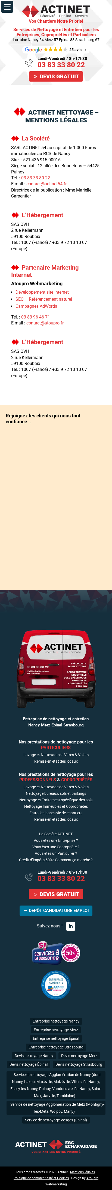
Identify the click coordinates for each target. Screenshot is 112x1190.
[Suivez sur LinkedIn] (70, 926)
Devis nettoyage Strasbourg (78, 1064)
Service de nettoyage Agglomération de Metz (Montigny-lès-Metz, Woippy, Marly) (57, 1108)
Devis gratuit (59, 76)
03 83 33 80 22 (61, 65)
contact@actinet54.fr (46, 183)
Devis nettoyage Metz (79, 1056)
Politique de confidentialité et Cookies (41, 1178)
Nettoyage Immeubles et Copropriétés (56, 806)
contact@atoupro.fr (45, 323)
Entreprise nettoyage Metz (56, 1030)
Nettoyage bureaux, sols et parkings (56, 794)
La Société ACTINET (56, 834)
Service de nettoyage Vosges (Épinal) (56, 1120)
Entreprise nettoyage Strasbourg (56, 1047)
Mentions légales (82, 1172)
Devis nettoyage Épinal (29, 1064)
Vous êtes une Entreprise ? (56, 841)
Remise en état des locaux (56, 761)
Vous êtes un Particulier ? (56, 854)
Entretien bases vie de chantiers (55, 813)
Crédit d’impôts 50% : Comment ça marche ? (56, 860)
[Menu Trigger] (7, 7)
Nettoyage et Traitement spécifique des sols (55, 800)
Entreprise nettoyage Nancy (56, 1021)
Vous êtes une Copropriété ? (55, 847)
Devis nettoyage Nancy (34, 1056)
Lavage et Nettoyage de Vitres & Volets (56, 755)
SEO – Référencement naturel (43, 299)
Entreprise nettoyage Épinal (56, 1038)
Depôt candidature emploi (59, 910)
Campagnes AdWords (36, 306)
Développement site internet (42, 292)
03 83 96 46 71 (35, 317)
